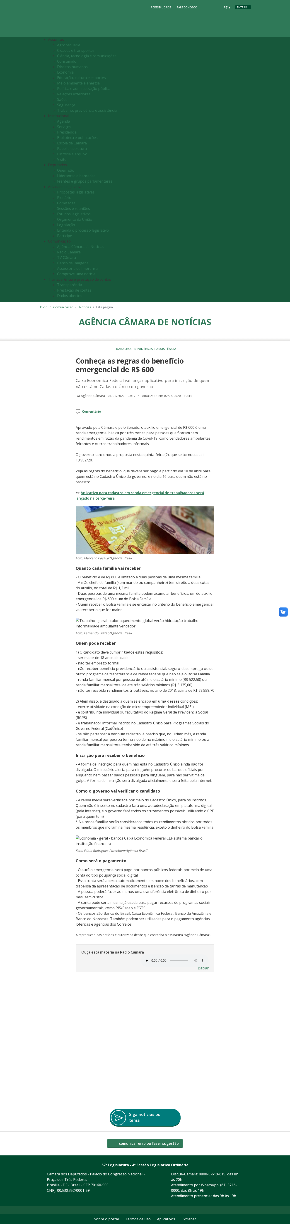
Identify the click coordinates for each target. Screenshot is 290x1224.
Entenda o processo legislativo (83, 230)
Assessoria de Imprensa (77, 268)
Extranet (188, 1219)
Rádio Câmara (69, 252)
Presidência (67, 132)
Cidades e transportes (75, 50)
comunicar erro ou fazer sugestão (148, 1143)
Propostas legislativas (75, 192)
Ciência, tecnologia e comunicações (86, 55)
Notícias (85, 307)
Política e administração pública (83, 88)
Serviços (64, 126)
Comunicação (63, 307)
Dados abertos (69, 295)
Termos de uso (138, 1219)
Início (44, 307)
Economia (65, 72)
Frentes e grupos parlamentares (84, 181)
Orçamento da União (74, 219)
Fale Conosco (187, 7)
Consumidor (67, 61)
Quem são (65, 170)
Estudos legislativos (74, 213)
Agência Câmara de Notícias (80, 246)
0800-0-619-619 (212, 1174)
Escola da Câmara (72, 143)
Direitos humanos (72, 66)
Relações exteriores (73, 94)
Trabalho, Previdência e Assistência (145, 349)
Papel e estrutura (72, 148)
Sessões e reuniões (73, 208)
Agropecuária (68, 44)
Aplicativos (166, 1219)
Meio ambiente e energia (78, 83)
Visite (61, 159)
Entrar (242, 7)
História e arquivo (72, 153)
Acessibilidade (161, 7)
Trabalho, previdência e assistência (87, 110)
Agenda (63, 121)
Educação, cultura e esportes (81, 77)
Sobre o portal (106, 1219)
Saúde (62, 99)
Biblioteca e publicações (77, 137)
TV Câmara (66, 257)
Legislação (66, 224)
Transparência (69, 284)
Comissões (66, 203)
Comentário (91, 411)
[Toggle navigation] (246, 169)
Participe (64, 235)
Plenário (64, 197)
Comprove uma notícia (76, 273)
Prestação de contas (74, 290)
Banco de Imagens (72, 262)
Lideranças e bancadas (76, 175)
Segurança (66, 104)
